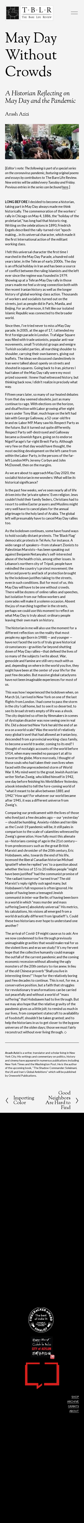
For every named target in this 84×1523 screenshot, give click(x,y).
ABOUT (74, 1411)
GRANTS (73, 1406)
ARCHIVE (73, 1401)
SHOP (75, 1396)
